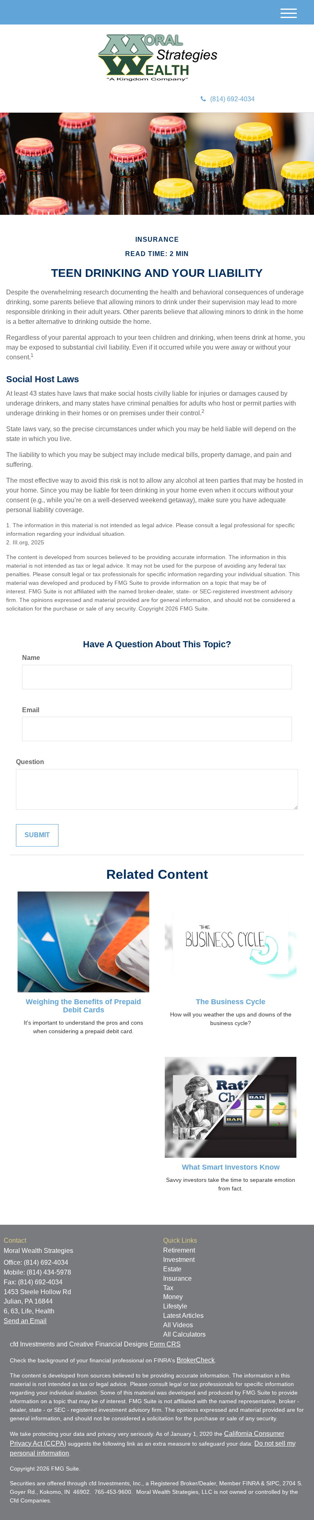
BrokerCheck (196, 1360)
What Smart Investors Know (231, 1167)
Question (30, 761)
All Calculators (184, 1334)
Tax (168, 1287)
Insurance (177, 1278)
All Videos (178, 1325)
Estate (172, 1269)
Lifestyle (175, 1306)
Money (173, 1296)
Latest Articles (183, 1315)
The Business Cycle (230, 1002)
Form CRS (165, 1344)
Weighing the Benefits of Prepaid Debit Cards (83, 1006)
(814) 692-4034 (232, 99)
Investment (179, 1259)
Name (31, 657)
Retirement (179, 1250)
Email (30, 710)
